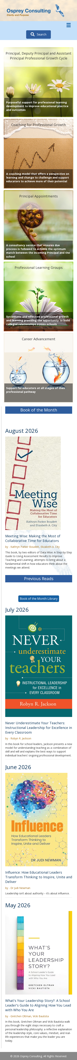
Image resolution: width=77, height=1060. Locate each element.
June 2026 (18, 767)
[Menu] (68, 25)
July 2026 (17, 609)
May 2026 (17, 905)
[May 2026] (38, 952)
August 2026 (21, 430)
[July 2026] (38, 666)
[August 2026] (33, 483)
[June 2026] (36, 819)
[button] (38, 34)
